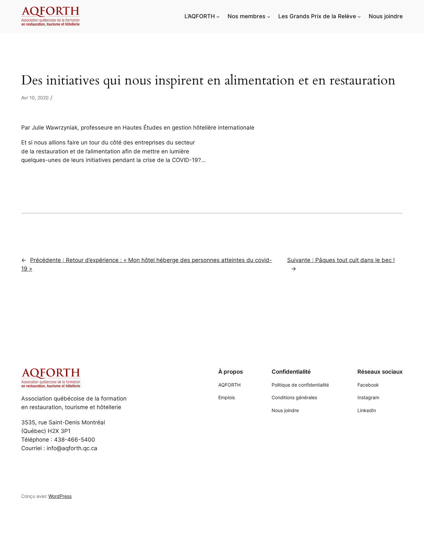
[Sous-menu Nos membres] (268, 16)
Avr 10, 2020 (35, 97)
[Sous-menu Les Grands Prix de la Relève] (359, 16)
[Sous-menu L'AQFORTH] (218, 16)
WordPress (60, 496)
